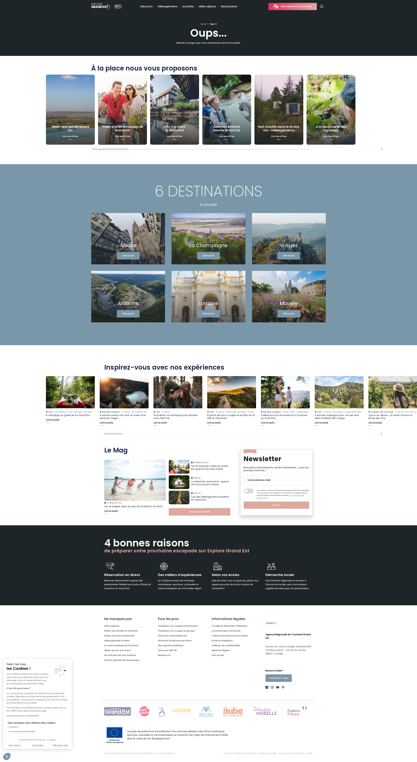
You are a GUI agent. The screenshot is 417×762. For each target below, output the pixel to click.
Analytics (13, 727)
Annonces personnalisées (22, 731)
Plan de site (218, 655)
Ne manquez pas (118, 619)
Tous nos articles (199, 512)
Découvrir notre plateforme (172, 636)
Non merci (15, 746)
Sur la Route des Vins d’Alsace (120, 655)
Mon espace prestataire (171, 645)
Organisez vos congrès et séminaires (178, 626)
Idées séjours (207, 7)
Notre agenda (111, 626)
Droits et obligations (222, 640)
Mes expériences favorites (296, 6)
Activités (188, 7)
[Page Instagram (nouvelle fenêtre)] (272, 688)
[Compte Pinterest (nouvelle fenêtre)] (282, 688)
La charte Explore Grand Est (226, 631)
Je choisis (37, 746)
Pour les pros (168, 619)
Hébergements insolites (117, 640)
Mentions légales (221, 650)
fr (116, 6)
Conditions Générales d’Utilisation (229, 626)
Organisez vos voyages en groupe (176, 631)
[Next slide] (381, 149)
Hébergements (167, 7)
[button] (7, 756)
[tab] (110, 149)
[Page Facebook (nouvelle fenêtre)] (268, 688)
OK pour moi (60, 746)
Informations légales (228, 619)
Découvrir (146, 7)
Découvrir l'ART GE (167, 650)
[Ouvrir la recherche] (323, 6)
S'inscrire (276, 505)
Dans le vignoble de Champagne (121, 660)
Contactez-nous (278, 678)
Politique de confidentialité (226, 645)
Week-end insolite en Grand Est (121, 631)
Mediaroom (164, 655)
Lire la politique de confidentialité (23, 716)
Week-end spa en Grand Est (119, 636)
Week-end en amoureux (117, 650)
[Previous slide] (369, 149)
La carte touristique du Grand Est (121, 645)
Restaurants (229, 7)
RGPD (310, 753)
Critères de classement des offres (230, 636)
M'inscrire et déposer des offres (175, 640)
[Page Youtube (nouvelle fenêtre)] (277, 688)
